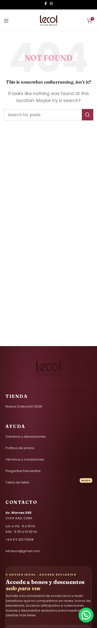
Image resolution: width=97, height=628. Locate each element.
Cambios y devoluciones (25, 436)
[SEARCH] (87, 114)
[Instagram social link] (51, 4)
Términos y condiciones (24, 459)
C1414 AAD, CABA (18, 515)
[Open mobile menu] (6, 21)
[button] (86, 615)
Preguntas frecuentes (23, 471)
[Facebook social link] (45, 4)
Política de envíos (19, 448)
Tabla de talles (17, 482)
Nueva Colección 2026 (23, 406)
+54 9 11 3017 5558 (19, 539)
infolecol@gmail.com (22, 551)
